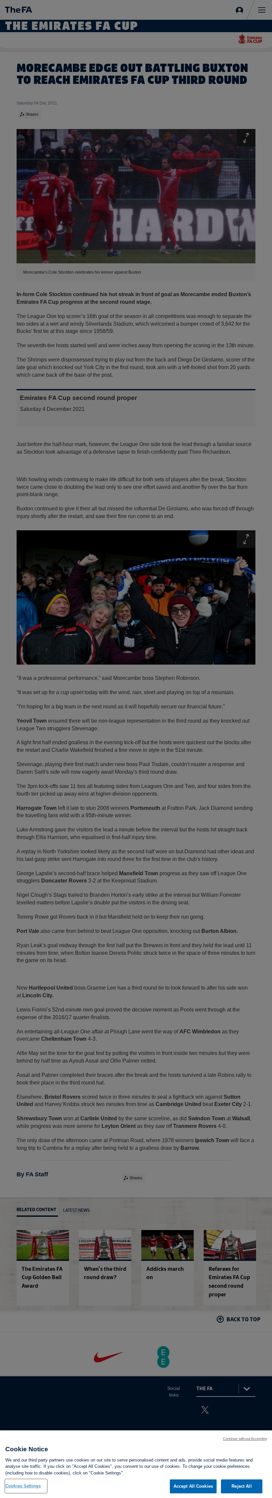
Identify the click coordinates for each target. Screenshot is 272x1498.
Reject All (241, 1486)
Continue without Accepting (245, 1439)
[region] (136, 1464)
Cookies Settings (23, 1485)
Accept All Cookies (193, 1486)
